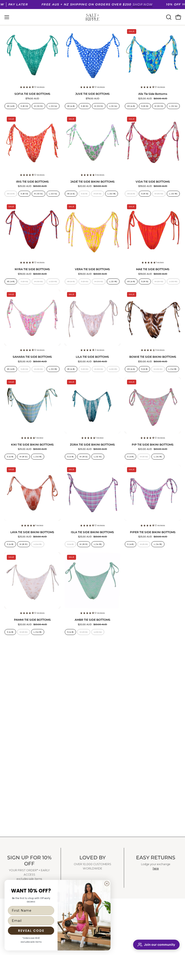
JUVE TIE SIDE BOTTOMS (92, 94)
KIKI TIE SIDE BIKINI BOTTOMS (32, 445)
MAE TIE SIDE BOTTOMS (152, 269)
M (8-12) (98, 194)
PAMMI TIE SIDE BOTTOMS (32, 620)
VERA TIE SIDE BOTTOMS (92, 269)
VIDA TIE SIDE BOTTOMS (153, 182)
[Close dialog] (106, 883)
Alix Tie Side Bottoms (152, 94)
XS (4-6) (71, 194)
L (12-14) (53, 106)
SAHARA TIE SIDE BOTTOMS (32, 357)
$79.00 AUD (32, 99)
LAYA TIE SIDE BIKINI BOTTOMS (32, 532)
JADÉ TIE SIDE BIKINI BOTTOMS (92, 182)
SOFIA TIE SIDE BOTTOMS (32, 94)
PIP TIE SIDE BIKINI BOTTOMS (152, 445)
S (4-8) (10, 456)
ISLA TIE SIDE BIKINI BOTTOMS (92, 532)
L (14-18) (112, 194)
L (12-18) (173, 194)
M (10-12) (38, 106)
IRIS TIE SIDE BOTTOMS (32, 182)
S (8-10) (24, 106)
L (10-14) (98, 632)
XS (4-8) (11, 106)
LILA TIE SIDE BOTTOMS (92, 357)
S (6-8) (84, 194)
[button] (168, 17)
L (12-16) (98, 456)
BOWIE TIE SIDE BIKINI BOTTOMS (152, 357)
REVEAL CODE (31, 930)
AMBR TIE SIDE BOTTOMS (92, 620)
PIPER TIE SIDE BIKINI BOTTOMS (153, 532)
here (156, 868)
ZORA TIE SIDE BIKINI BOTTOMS (92, 445)
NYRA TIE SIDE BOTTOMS (32, 269)
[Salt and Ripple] (92, 17)
